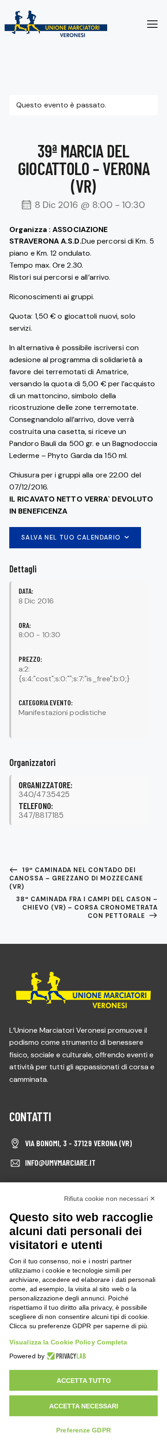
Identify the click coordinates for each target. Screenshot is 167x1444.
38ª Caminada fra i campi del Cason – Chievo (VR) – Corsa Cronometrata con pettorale (87, 907)
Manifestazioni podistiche (63, 712)
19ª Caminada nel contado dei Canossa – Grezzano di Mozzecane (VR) (76, 878)
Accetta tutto (84, 1380)
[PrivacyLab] (65, 1356)
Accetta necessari (83, 1406)
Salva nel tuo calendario (71, 537)
